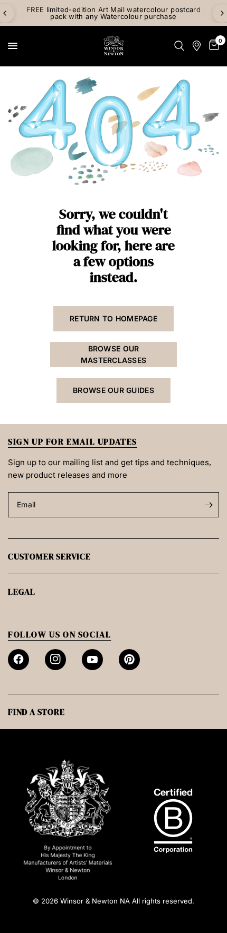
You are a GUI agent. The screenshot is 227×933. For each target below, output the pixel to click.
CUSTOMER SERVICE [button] (49, 556)
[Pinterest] (129, 659)
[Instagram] (55, 659)
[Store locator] (196, 46)
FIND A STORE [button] (36, 712)
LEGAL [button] (21, 591)
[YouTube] (92, 659)
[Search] (179, 46)
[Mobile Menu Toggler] (12, 45)
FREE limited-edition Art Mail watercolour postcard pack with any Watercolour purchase (113, 13)
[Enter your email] (208, 504)
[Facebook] (18, 659)
